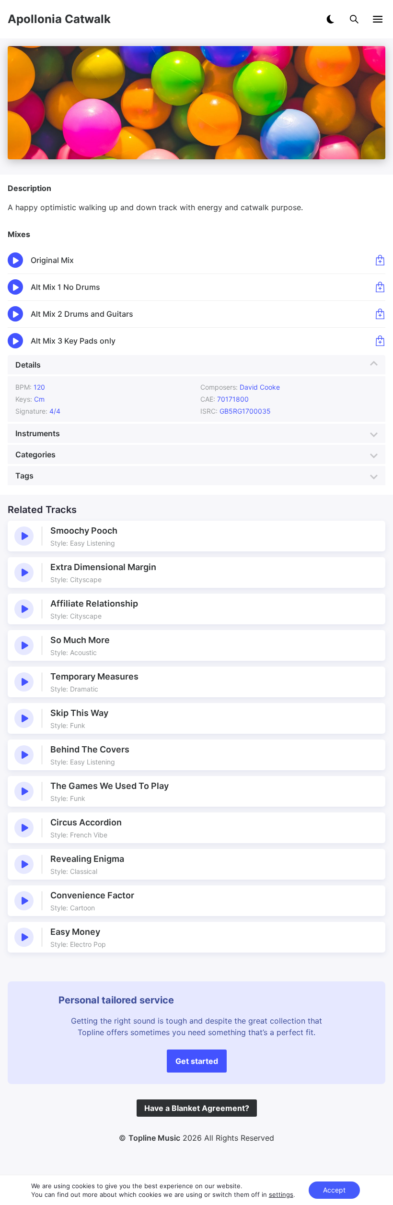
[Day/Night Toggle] (330, 19)
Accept (334, 1190)
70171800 (233, 399)
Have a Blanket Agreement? (196, 1108)
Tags (24, 475)
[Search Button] (354, 19)
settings (281, 1194)
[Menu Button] (377, 19)
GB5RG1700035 (246, 411)
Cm (39, 399)
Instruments (37, 433)
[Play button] (24, 536)
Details (28, 365)
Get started (196, 1061)
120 (39, 387)
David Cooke (260, 387)
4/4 (54, 411)
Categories (35, 454)
